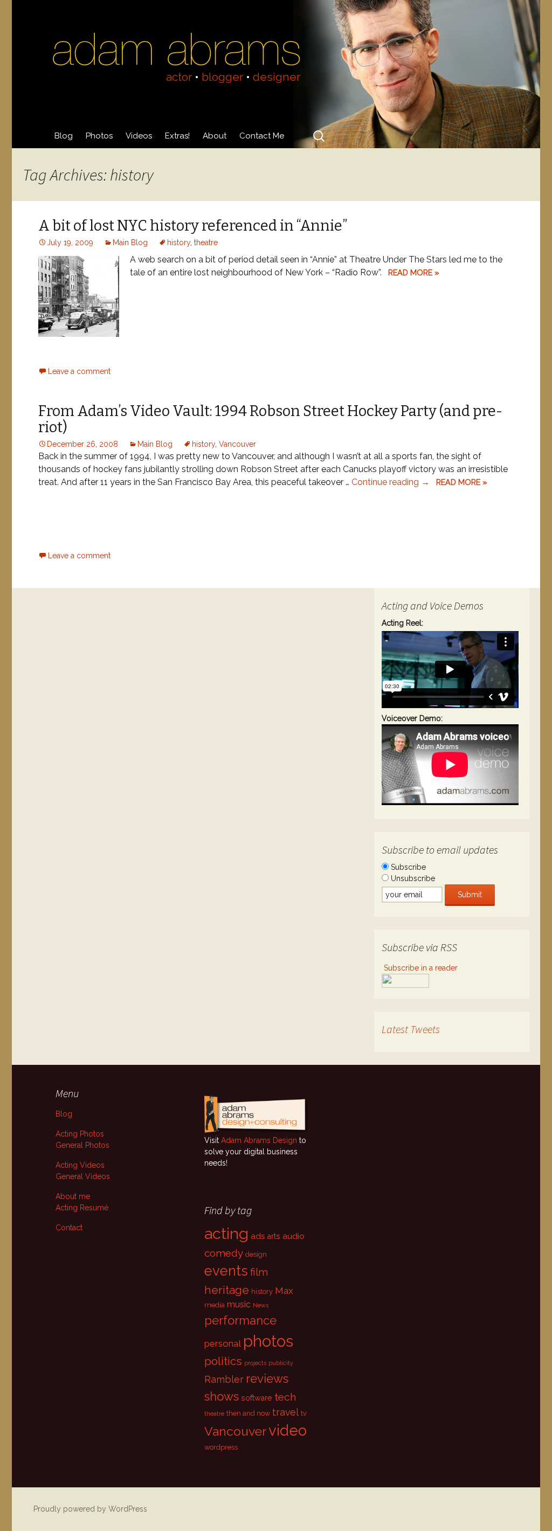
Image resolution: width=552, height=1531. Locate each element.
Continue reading (390, 482)
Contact (69, 1227)
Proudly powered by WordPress (90, 1509)
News (260, 1305)
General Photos (82, 1145)
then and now (248, 1413)
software (256, 1398)
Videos (139, 136)
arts (273, 1236)
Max (284, 1290)
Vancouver (237, 444)
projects (255, 1363)
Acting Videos (80, 1165)
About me (73, 1196)
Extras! (177, 136)
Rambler (224, 1379)
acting (226, 1233)
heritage (226, 1290)
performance (240, 1320)
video (287, 1430)
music (239, 1304)
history (178, 242)
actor (179, 77)
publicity (280, 1363)
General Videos (83, 1176)
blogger (222, 77)
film (259, 1272)
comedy (223, 1253)
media (214, 1305)
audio (293, 1236)
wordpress (221, 1447)
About (214, 136)
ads (258, 1236)
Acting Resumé (82, 1207)
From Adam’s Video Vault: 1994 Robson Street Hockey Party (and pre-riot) (270, 419)
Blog (63, 136)
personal (222, 1343)
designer (276, 77)
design (256, 1254)
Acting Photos (80, 1134)
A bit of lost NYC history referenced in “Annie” (192, 225)
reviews (267, 1378)
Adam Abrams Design (259, 1140)
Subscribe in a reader (421, 968)
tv (304, 1413)
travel (285, 1412)
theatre (206, 242)
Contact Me (261, 136)
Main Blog (130, 242)
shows (221, 1396)
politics (223, 1361)
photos (268, 1341)
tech (285, 1397)
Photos (99, 136)
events (226, 1271)
